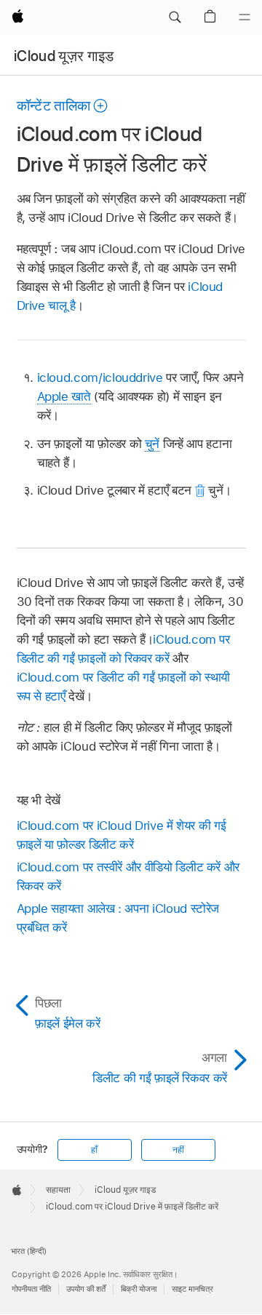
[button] (174, 17)
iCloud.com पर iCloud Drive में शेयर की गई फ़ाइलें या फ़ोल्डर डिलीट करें (121, 835)
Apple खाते (64, 396)
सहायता (58, 1190)
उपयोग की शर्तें (86, 1289)
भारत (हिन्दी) (29, 1251)
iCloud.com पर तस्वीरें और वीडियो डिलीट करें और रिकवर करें (128, 876)
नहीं (178, 1150)
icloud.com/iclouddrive (100, 377)
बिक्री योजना (138, 1289)
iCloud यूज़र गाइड (64, 56)
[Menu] (244, 17)
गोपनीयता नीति (31, 1289)
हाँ (94, 1150)
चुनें (152, 443)
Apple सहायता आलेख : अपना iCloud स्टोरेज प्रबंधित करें (118, 918)
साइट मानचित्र (192, 1289)
